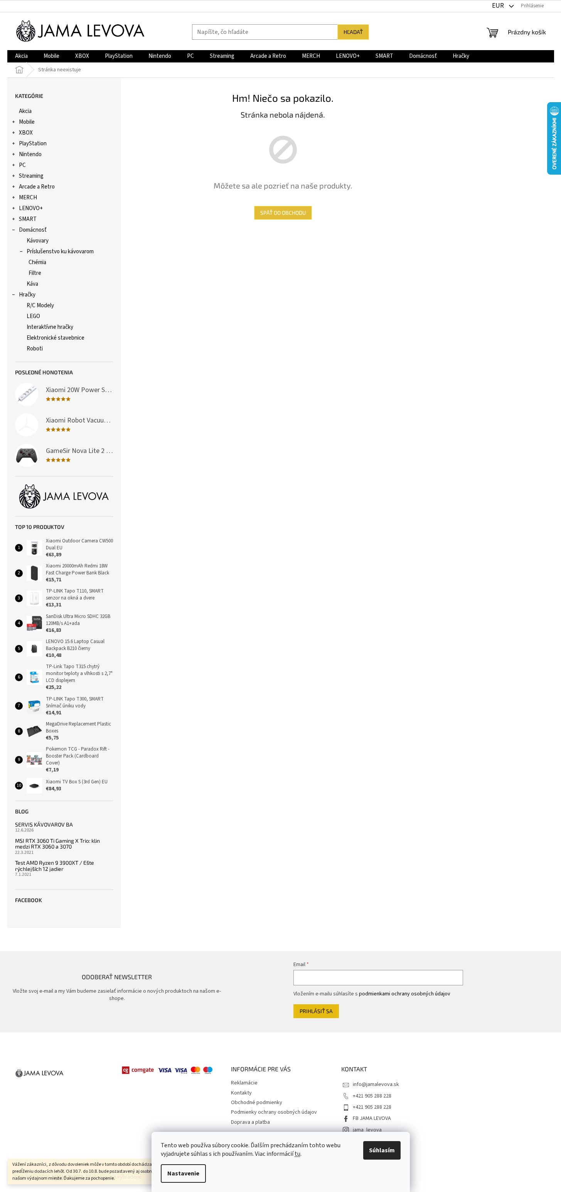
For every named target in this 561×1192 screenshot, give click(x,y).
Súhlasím (382, 1150)
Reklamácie (244, 1083)
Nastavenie (183, 1173)
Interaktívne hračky (50, 327)
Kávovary (38, 241)
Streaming (31, 176)
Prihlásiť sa (316, 1011)
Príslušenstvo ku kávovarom (60, 251)
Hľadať (353, 32)
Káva (32, 284)
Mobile (27, 122)
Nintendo (30, 154)
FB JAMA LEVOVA (372, 1118)
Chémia (37, 262)
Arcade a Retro (37, 187)
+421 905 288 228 (372, 1096)
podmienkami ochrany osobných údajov (404, 994)
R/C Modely (40, 305)
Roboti (35, 349)
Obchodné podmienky (256, 1102)
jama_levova (367, 1130)
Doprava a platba (250, 1122)
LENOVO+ (31, 208)
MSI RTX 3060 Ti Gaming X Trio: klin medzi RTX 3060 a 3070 (57, 844)
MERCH (28, 198)
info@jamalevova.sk (376, 1084)
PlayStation (33, 144)
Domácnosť (33, 230)
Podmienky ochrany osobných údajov (274, 1112)
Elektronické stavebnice (55, 338)
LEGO (33, 316)
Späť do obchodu (283, 212)
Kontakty (241, 1093)
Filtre (35, 273)
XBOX (26, 133)
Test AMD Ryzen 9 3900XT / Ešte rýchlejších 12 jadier (54, 866)
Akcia (25, 111)
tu (297, 1154)
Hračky (27, 295)
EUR (498, 5)
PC (22, 165)
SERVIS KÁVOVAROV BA (44, 824)
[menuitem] (21, 56)
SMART (28, 219)
